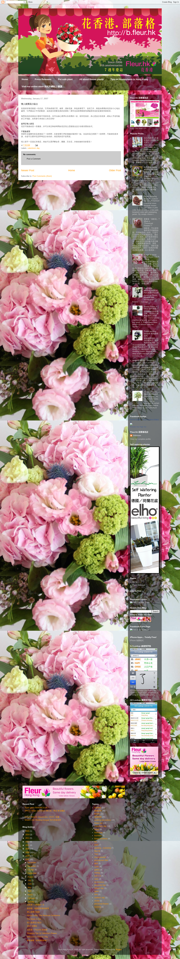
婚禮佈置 (98, 817)
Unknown (137, 435)
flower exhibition (100, 839)
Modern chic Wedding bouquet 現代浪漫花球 (43, 820)
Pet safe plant (65, 79)
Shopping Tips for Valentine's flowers (42, 933)
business (98, 836)
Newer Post (27, 170)
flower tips (98, 823)
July (30, 880)
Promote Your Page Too (138, 427)
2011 (27, 845)
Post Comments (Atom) (42, 176)
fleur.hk (97, 851)
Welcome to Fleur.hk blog (37, 937)
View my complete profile (140, 439)
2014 (27, 835)
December (32, 862)
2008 (27, 856)
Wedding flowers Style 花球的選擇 (151, 393)
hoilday (97, 873)
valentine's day (34, 148)
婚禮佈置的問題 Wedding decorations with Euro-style (143, 361)
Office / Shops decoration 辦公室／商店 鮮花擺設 (45, 811)
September (32, 873)
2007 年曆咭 (32, 926)
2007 (27, 859)
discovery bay (100, 885)
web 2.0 (97, 876)
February (31, 898)
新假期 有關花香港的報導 (38, 908)
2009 (27, 852)
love (96, 894)
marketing (98, 832)
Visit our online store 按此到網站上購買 (42, 86)
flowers (97, 814)
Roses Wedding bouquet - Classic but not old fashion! (151, 198)
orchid (96, 901)
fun (95, 842)
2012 (27, 842)
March (30, 895)
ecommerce (99, 882)
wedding (97, 808)
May (30, 887)
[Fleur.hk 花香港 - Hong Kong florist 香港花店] (131, 425)
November (32, 866)
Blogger (119, 949)
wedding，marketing (102, 848)
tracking (97, 907)
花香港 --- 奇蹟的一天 (35, 905)
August (31, 877)
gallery (97, 870)
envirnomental (100, 857)
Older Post (115, 170)
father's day (99, 888)
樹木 (96, 863)
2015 (27, 831)
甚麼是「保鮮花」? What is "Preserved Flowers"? (151, 222)
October (31, 870)
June (30, 884)
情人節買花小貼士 (34, 923)
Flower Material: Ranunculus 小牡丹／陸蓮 (151, 257)
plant (96, 845)
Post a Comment (33, 159)
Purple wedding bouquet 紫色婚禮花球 (151, 333)
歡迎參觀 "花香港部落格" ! (37, 940)
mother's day (99, 898)
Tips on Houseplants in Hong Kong (129, 79)
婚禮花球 (98, 811)
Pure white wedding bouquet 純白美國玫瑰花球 (151, 290)
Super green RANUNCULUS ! (37, 808)
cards (96, 867)
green (96, 891)
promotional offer (101, 860)
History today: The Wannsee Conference (43, 915)
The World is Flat (34, 919)
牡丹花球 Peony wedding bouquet (151, 168)
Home (25, 79)
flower (96, 829)
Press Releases (43, 79)
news (96, 879)
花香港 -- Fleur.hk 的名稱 (37, 930)
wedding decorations (102, 820)
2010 (27, 849)
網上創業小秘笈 (33, 912)
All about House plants (91, 79)
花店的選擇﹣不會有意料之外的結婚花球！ (151, 140)
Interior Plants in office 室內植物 (150, 308)
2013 (27, 838)
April (30, 891)
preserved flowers (101, 904)
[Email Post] (36, 145)
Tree (96, 854)
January (31, 902)
